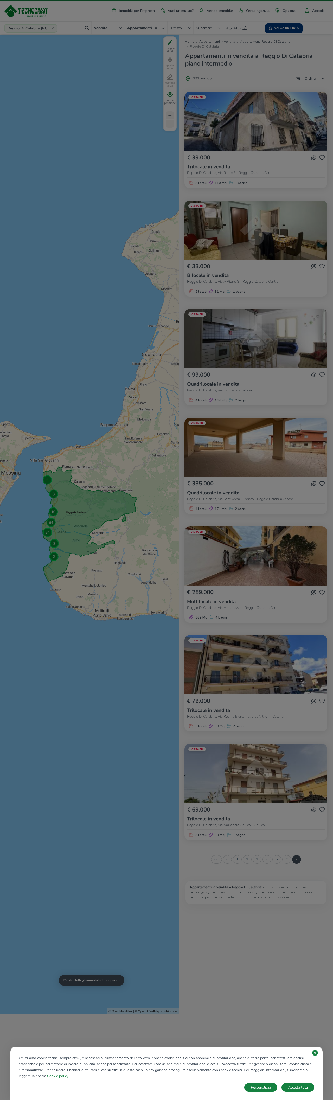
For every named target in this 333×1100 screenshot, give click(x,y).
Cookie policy (57, 1075)
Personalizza (261, 1087)
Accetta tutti (298, 1087)
